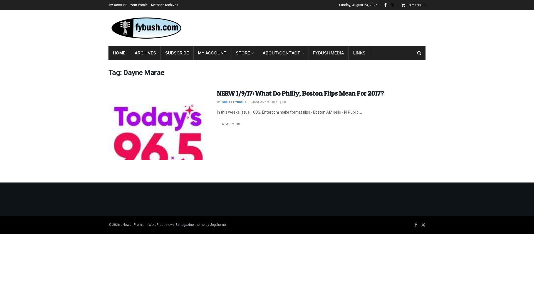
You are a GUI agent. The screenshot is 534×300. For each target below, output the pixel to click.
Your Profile (139, 5)
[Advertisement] (324, 26)
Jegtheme (218, 224)
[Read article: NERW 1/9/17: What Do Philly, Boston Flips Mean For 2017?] (158, 124)
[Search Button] (419, 53)
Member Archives (164, 5)
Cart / (416, 5)
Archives (145, 53)
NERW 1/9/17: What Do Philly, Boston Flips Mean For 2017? (300, 93)
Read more (234, 123)
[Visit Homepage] (146, 28)
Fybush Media (328, 53)
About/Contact (281, 53)
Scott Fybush (234, 102)
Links (359, 53)
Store (243, 53)
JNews (126, 224)
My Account (117, 5)
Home (119, 53)
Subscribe (177, 53)
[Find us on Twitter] (392, 5)
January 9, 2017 (264, 102)
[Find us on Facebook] (385, 5)
